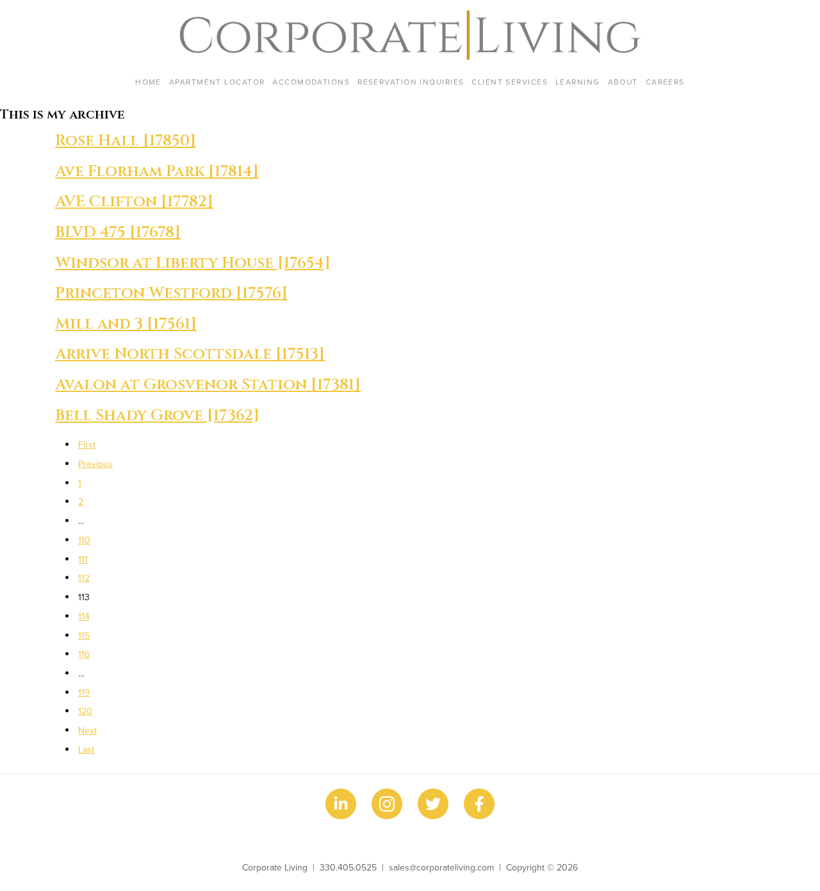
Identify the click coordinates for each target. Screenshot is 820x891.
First (86, 444)
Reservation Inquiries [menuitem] (410, 81)
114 (84, 616)
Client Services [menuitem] (510, 81)
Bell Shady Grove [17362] (157, 415)
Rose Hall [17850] (125, 141)
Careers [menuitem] (665, 81)
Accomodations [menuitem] (311, 81)
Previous (95, 463)
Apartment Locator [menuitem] (217, 81)
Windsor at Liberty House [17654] (193, 263)
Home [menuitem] (148, 81)
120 (85, 711)
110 (84, 540)
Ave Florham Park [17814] (157, 171)
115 (84, 635)
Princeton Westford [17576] (171, 293)
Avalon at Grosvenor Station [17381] (208, 385)
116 (84, 654)
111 (83, 559)
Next (87, 730)
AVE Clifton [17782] (134, 202)
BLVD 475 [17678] (118, 232)
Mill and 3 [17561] (126, 324)
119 (84, 692)
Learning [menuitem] (577, 81)
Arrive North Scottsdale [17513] (190, 354)
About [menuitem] (623, 81)
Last (86, 749)
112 (84, 577)
